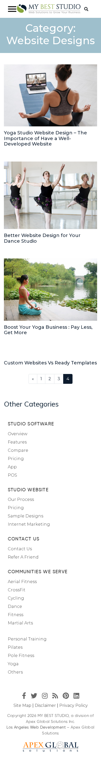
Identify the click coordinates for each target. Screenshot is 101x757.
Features (17, 442)
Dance (15, 606)
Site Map (22, 705)
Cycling (16, 598)
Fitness (15, 614)
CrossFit (16, 589)
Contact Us (20, 548)
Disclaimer (45, 705)
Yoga (13, 663)
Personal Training (27, 639)
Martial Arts (20, 623)
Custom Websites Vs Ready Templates (50, 363)
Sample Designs (25, 516)
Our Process (21, 499)
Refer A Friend (23, 557)
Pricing (16, 458)
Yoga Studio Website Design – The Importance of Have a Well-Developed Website (45, 138)
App (12, 466)
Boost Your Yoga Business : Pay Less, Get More (48, 330)
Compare (18, 450)
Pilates (15, 647)
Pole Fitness (21, 655)
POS (12, 475)
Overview (17, 433)
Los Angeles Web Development (36, 727)
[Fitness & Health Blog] (48, 9)
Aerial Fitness (22, 581)
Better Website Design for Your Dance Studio (42, 238)
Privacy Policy (73, 705)
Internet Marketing (29, 524)
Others (15, 672)
